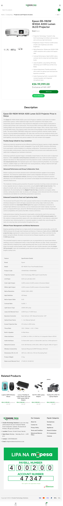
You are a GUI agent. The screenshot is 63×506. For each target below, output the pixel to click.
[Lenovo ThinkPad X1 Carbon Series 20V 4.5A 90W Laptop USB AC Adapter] (23, 386)
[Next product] (60, 15)
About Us (33, 422)
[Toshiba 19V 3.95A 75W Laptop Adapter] (53, 386)
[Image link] (10, 418)
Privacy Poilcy (35, 427)
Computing (9, 14)
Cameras (49, 436)
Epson (38, 31)
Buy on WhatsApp (38, 95)
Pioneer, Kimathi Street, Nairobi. (17, 431)
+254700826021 (12, 439)
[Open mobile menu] (1, 5)
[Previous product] (56, 15)
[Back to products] (58, 15)
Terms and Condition (37, 430)
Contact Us (34, 424)
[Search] (59, 10)
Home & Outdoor (51, 430)
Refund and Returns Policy (36, 434)
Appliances (50, 427)
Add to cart (49, 91)
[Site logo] (31, 5)
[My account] (59, 5)
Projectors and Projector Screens (23, 14)
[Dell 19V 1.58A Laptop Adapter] (38, 386)
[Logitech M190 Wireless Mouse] (8, 386)
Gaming (49, 424)
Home (2, 14)
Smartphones (50, 422)
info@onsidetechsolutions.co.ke (15, 441)
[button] (5, 32)
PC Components (51, 433)
